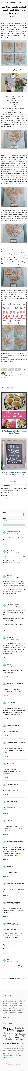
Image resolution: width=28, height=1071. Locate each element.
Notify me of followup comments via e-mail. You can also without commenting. (14, 490)
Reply (6, 544)
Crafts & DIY (3, 377)
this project (21, 31)
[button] (14, 979)
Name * (5, 512)
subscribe (11, 490)
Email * (5, 518)
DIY (3, 387)
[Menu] (2, 2)
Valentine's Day (10, 387)
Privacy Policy (6, 1017)
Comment (4, 495)
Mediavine (17, 1064)
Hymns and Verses (10, 372)
